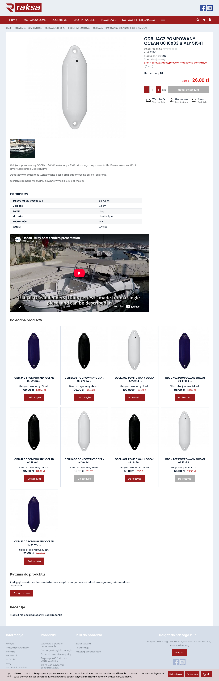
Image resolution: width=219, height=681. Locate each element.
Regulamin (12, 655)
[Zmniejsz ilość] (158, 89)
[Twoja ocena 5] (176, 49)
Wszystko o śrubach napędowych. (52, 645)
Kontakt (10, 651)
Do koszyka (34, 397)
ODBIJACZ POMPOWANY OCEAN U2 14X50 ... (34, 543)
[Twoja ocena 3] (170, 49)
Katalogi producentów (88, 651)
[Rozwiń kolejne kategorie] (163, 20)
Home (13, 20)
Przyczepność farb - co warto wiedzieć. (54, 660)
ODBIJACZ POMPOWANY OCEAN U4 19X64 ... (185, 379)
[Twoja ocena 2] (167, 49)
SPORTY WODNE (84, 20)
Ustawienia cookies (17, 667)
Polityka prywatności (17, 647)
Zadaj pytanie (21, 593)
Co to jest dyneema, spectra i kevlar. (52, 666)
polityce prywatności (119, 676)
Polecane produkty (26, 320)
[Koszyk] (204, 20)
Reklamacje (82, 647)
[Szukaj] (198, 20)
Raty (8, 663)
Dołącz (179, 652)
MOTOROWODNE (35, 20)
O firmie (10, 659)
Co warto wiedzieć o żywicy (56, 654)
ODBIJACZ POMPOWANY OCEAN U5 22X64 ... (34, 379)
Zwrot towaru (83, 643)
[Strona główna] (24, 7)
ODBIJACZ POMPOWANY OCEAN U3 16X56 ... (135, 460)
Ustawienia (175, 674)
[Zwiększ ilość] (147, 89)
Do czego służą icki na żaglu (56, 650)
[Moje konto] (210, 20)
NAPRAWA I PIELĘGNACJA (138, 20)
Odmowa (192, 674)
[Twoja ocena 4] (173, 49)
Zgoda (206, 674)
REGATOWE (108, 20)
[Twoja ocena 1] (164, 49)
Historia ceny (152, 73)
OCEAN (162, 56)
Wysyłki (10, 643)
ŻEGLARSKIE (59, 20)
